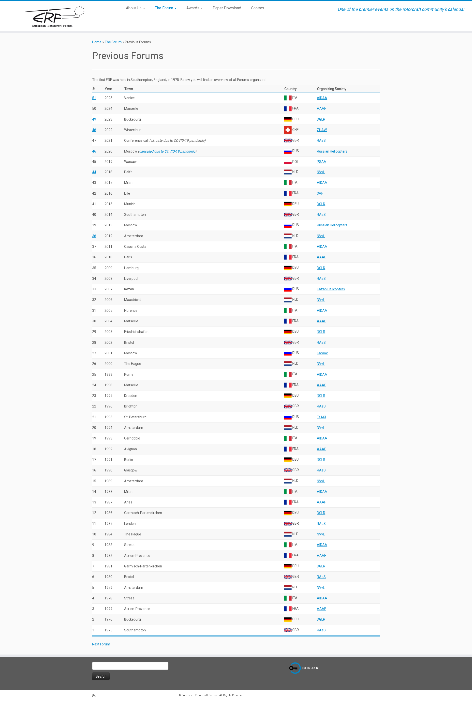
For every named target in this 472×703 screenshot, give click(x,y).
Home (97, 42)
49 (94, 119)
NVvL (321, 172)
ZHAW (322, 130)
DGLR (321, 119)
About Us (134, 8)
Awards (193, 8)
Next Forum (101, 644)
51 (94, 98)
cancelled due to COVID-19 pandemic (167, 151)
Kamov (322, 353)
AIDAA (322, 98)
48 (94, 130)
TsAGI (321, 417)
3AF (320, 193)
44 (94, 172)
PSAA (321, 162)
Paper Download (227, 8)
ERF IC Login (310, 668)
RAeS (321, 140)
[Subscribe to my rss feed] (95, 695)
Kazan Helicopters (331, 289)
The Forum (164, 8)
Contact (257, 8)
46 (94, 151)
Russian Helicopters (332, 151)
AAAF (321, 108)
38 (94, 236)
